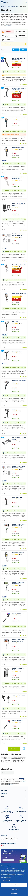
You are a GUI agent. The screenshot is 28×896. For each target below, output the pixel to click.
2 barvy (4, 160)
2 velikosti (4, 334)
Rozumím (14, 885)
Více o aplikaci (7, 860)
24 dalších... (14, 749)
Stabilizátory (23, 6)
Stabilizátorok (10, 784)
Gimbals (24, 779)
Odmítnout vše (14, 893)
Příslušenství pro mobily (12, 6)
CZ (3, 845)
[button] (14, 790)
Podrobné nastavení (14, 889)
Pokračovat (8, 25)
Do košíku (24, 84)
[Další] (24, 748)
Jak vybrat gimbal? (7, 44)
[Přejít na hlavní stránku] (4, 2)
